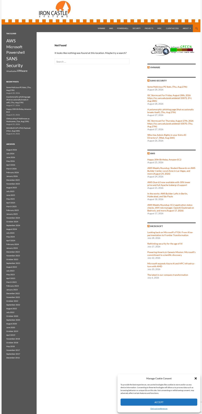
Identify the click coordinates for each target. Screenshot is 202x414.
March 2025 (11, 206)
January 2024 (12, 248)
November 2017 (13, 350)
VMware (101, 28)
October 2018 (12, 342)
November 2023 (13, 255)
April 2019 (10, 335)
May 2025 (10, 199)
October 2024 (12, 221)
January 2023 (12, 289)
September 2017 (13, 354)
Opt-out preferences (158, 408)
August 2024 (11, 229)
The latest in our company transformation (167, 274)
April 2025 (10, 202)
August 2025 (11, 187)
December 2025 (13, 180)
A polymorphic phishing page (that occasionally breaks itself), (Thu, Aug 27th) (170, 111)
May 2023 (10, 274)
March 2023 (11, 282)
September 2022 (13, 305)
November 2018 (13, 339)
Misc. (159, 28)
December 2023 (13, 252)
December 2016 (13, 357)
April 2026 (10, 165)
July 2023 (10, 271)
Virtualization (11, 71)
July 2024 (10, 233)
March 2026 (11, 168)
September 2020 (13, 320)
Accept (158, 402)
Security (137, 28)
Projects (149, 28)
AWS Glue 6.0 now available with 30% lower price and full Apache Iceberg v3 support (168, 183)
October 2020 (12, 316)
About (186, 28)
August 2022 (11, 308)
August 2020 (11, 323)
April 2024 (10, 240)
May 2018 (10, 346)
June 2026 (10, 157)
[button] (195, 378)
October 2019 (12, 331)
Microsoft (156, 226)
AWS (111, 28)
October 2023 (12, 259)
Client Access (172, 28)
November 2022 (13, 297)
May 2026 (10, 161)
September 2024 (13, 225)
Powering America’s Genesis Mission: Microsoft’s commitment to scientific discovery (171, 253)
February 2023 (12, 286)
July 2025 (10, 191)
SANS (11, 58)
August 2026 (11, 150)
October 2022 (12, 301)
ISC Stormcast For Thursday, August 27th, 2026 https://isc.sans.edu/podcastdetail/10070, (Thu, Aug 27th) (170, 123)
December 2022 (13, 293)
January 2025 (12, 214)
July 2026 (10, 153)
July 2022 (10, 312)
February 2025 (12, 210)
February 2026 (12, 172)
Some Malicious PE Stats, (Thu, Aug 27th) (167, 86)
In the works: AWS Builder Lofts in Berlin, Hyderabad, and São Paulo (167, 195)
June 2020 (10, 327)
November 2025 (13, 184)
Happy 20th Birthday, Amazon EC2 (164, 159)
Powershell (122, 28)
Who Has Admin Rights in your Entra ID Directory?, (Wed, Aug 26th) (166, 136)
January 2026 (12, 176)
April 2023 (10, 278)
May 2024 (10, 237)
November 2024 (13, 218)
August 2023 (11, 267)
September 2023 (13, 263)
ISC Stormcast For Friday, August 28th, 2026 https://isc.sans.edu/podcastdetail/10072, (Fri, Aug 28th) (169, 98)
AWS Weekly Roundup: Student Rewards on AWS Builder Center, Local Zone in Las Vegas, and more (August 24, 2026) (171, 171)
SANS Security (158, 80)
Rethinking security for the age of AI (164, 243)
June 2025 (10, 195)
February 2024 (12, 244)
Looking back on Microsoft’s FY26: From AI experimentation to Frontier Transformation (170, 233)
